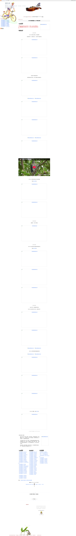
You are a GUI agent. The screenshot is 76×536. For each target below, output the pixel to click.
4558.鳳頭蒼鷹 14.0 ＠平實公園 (22, 456)
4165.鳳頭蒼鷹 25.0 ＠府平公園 (43, 462)
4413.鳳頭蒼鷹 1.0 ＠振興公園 (32, 472)
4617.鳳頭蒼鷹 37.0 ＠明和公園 (22, 457)
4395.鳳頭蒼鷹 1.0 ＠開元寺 (32, 471)
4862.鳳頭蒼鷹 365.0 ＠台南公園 (23, 472)
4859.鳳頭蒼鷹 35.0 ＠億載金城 (22, 469)
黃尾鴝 (28, 480)
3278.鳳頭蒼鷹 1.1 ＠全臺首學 (32, 459)
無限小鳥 (25, 480)
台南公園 (34, 181)
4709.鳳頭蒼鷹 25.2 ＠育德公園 (22, 476)
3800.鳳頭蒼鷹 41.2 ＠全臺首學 (43, 461)
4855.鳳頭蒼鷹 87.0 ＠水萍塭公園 (5, 26)
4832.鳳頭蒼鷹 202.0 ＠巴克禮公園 (23, 461)
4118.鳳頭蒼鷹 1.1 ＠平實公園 (32, 469)
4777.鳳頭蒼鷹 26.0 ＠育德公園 (22, 477)
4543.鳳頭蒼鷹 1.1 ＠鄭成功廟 (32, 473)
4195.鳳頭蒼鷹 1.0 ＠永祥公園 (32, 470)
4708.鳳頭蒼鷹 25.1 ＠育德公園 (22, 475)
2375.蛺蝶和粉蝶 (42, 457)
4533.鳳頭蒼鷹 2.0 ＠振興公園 (22, 455)
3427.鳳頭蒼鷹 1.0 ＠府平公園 (32, 463)
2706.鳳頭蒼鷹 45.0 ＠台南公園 (43, 458)
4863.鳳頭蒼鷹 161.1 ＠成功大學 (5, 20)
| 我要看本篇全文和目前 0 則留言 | (29, 484)
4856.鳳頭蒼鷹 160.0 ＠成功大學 (5, 25)
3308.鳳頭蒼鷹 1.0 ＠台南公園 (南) (33, 460)
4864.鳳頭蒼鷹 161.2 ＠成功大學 (23, 473)
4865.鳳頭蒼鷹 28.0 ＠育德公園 (34, 20)
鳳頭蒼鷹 (30, 480)
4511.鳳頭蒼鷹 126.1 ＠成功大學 (43, 463)
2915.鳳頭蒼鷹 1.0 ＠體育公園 (32, 455)
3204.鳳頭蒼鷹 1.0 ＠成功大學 (32, 458)
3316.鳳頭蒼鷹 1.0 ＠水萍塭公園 (33, 461)
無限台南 (7, 3)
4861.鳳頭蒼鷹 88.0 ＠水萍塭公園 (23, 471)
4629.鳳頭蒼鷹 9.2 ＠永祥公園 (22, 458)
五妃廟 (37, 411)
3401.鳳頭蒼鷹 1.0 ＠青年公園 (32, 462)
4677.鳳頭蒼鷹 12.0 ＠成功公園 (22, 460)
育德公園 (22, 480)
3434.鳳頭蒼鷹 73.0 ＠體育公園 (43, 460)
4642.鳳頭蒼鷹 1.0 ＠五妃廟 (32, 474)
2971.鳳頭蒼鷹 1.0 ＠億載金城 (32, 456)
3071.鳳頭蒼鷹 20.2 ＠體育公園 (43, 459)
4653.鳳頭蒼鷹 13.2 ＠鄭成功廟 (22, 459)
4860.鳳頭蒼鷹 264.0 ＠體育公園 (23, 470)
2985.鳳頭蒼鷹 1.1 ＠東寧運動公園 (33, 457)
